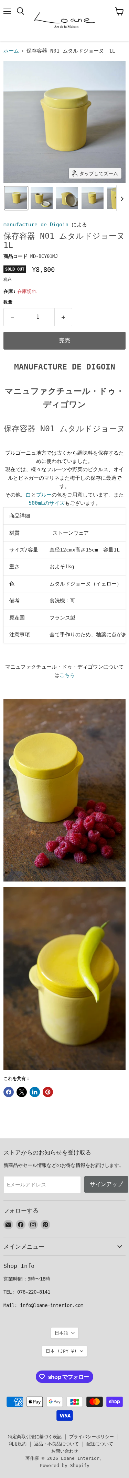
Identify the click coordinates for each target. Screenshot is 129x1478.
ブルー (44, 495)
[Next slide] (121, 198)
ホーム (11, 51)
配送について (99, 1443)
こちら (67, 675)
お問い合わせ (64, 1451)
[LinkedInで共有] (35, 1092)
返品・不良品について (56, 1443)
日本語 (61, 1332)
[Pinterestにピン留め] (48, 1092)
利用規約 (17, 1443)
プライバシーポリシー (91, 1436)
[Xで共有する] (22, 1092)
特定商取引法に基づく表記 (35, 1436)
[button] (16, 198)
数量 (7, 302)
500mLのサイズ (47, 503)
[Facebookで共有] (8, 1092)
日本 (61, 1351)
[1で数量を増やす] (63, 317)
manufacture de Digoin (35, 224)
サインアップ (106, 1184)
